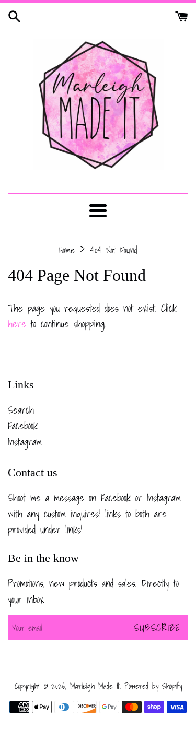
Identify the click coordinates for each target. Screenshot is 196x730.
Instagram (25, 442)
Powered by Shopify (153, 685)
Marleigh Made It (95, 685)
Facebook (23, 425)
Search (21, 410)
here (17, 324)
